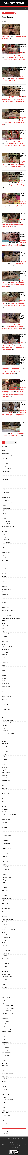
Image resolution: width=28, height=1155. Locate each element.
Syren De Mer (22, 279)
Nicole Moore (22, 409)
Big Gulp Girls (5, 537)
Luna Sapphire (5, 822)
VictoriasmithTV (6, 1084)
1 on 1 (7, 38)
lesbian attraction (10, 101)
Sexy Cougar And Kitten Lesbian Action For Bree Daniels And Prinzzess (16, 174)
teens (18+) (10, 59)
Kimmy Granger (16, 389)
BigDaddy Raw (5, 539)
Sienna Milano (22, 33)
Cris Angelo (4, 573)
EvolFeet (4, 628)
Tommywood (5, 1063)
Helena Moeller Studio (7, 696)
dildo (24, 186)
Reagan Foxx (12, 221)
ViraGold (4, 1102)
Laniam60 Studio (6, 780)
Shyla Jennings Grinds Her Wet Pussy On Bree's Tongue (17, 381)
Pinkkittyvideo (5, 36)
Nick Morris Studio (6, 911)
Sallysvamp (4, 987)
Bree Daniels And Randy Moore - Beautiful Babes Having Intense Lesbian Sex (17, 294)
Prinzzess (21, 180)
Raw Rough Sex (5, 963)
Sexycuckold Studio (7, 1003)
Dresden (4, 602)
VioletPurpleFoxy (6, 1094)
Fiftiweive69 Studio (6, 639)
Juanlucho (4, 736)
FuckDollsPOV (5, 660)
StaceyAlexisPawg (6, 1029)
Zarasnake (4, 1123)
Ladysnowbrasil (6, 772)
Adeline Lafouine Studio (8, 455)
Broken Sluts (5, 555)
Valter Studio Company (7, 1073)
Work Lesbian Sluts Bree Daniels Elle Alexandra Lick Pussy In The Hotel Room (17, 155)
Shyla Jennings (22, 201)
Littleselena (5, 812)
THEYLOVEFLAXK (6, 1055)
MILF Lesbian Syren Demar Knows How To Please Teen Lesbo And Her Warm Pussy (17, 273)
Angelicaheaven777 (7, 500)
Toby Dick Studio (6, 1060)
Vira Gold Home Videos (7, 1099)
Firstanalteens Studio (7, 647)
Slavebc (4, 1016)
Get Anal (4, 678)
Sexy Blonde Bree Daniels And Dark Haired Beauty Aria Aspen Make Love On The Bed (17, 89)
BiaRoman (4, 534)
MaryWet (4, 846)
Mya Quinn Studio (6, 877)
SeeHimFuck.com (6, 997)
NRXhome (4, 916)
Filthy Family (5, 641)
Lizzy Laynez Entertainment (9, 814)
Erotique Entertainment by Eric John (11, 618)
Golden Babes (5, 688)
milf (24, 59)
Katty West (4, 746)
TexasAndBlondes (6, 1052)
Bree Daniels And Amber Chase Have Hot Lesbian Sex (16, 111)
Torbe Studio (5, 1065)
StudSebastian (5, 1044)
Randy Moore (22, 300)
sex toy (3, 38)
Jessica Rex (19, 219)
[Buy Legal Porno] (14, 6)
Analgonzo (4, 495)
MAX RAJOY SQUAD (6, 848)
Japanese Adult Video (7, 720)
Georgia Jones (13, 344)
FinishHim (4, 644)
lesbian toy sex (12, 122)
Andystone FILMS (6, 497)
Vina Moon (4, 1089)
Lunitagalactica (5, 825)
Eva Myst (4, 623)
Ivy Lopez (4, 717)
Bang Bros (4, 531)
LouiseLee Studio (6, 819)
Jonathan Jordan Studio (8, 733)
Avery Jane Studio (6, 524)
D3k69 (3, 581)
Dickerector (4, 592)
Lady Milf (4, 770)
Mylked (3, 882)
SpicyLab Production (7, 1026)
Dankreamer (5, 584)
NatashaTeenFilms (6, 898)
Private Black (5, 945)
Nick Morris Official (7, 908)
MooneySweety (5, 869)
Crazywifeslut (5, 571)
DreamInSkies (5, 597)
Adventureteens (6, 461)
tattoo (20, 59)
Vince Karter (5, 1092)
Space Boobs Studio (7, 1024)
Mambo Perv (5, 832)
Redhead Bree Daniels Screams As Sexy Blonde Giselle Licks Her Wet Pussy (17, 234)
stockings (10, 166)
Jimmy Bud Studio (6, 728)
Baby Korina (5, 529)
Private (3, 942)
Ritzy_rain (4, 979)
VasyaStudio (5, 1076)
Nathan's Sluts (5, 901)
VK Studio (4, 1105)
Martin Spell (5, 840)
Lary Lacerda (5, 788)
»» (15, 442)
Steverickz (4, 1039)
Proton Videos (5, 953)
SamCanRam (5, 992)
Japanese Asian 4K (6, 722)
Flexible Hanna (5, 649)
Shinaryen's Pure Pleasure (8, 1008)
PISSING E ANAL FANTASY (8, 929)
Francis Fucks (5, 652)
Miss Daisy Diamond (7, 859)
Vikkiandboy (5, 1086)
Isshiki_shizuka (5, 715)
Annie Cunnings (6, 508)
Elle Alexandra (22, 161)
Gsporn (3, 691)
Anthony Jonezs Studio (7, 510)
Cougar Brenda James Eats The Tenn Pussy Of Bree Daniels (17, 336)
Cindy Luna (4, 565)
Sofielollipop (5, 1018)
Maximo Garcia (5, 851)
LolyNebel (4, 817)
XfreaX (3, 1110)
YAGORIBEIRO (5, 1113)
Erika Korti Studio (6, 615)
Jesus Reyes (5, 725)
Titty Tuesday (5, 1133)
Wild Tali (4, 1107)
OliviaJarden (5, 921)
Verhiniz (4, 1081)
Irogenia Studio (5, 712)
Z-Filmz (3, 1120)
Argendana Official (6, 516)
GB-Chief (4, 675)
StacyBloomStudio (6, 1031)
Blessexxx (4, 547)
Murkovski (4, 874)
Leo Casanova (5, 793)
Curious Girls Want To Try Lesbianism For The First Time (17, 195)
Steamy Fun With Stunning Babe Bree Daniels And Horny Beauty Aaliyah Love (17, 132)
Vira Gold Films (5, 1097)
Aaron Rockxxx (5, 453)
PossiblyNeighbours (7, 940)
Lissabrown (4, 806)
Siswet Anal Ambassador (8, 1013)
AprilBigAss (4, 513)
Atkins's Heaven (6, 521)
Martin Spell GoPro (6, 843)
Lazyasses (4, 791)
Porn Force (4, 932)
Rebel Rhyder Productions (8, 969)
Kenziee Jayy (5, 749)
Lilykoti (3, 801)
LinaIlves (4, 804)
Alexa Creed (5, 476)
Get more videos (8, 13)
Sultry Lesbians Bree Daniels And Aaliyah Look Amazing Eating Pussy (17, 253)
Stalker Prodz (5, 1034)
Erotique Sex (5, 620)
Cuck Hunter (5, 576)
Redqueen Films (6, 974)
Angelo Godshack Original (8, 503)
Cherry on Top (5, 563)
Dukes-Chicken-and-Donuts (9, 610)
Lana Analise (5, 775)
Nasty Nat (4, 895)
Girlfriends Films (16, 55)
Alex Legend (5, 474)
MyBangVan (5, 880)
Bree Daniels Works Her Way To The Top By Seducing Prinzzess (16, 424)
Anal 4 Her (4, 489)
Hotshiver (4, 702)
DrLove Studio (5, 607)
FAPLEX (3, 631)
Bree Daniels (12, 33)
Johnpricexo (5, 730)
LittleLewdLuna (5, 809)
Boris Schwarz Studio (7, 550)
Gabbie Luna (5, 670)
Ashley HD (4, 518)
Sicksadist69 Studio (7, 1010)
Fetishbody (4, 636)
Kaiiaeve (4, 741)
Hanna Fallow (5, 694)
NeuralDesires (5, 903)
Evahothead (5, 626)
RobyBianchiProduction (8, 982)
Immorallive (5, 707)
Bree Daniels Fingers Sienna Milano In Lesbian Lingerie (17, 26)
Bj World (4, 545)
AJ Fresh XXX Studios (7, 469)
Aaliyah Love (12, 52)
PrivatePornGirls (6, 950)
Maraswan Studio (6, 835)
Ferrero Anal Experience (8, 633)
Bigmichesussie (6, 542)
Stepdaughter (5, 1037)
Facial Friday (5, 1131)
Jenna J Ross (22, 323)
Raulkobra (4, 961)
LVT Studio (4, 827)
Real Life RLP (5, 966)
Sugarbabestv (5, 1047)
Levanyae (4, 796)
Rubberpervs (5, 984)
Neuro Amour (5, 906)
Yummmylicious (6, 1115)
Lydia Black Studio (6, 830)
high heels (18, 36)
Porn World (4, 935)
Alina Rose (4, 482)
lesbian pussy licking (12, 57)
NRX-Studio (4, 914)
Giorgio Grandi (5, 681)
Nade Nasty (5, 890)
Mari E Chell (5, 838)
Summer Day (20, 391)
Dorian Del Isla (5, 594)
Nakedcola (4, 893)
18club (3, 450)
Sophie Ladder (5, 1021)
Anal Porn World (6, 492)
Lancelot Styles (5, 777)
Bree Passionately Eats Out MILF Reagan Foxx (17, 214)
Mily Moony (5, 856)
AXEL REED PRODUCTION (8, 526)
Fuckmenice (5, 662)
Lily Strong (4, 798)
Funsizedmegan (6, 668)
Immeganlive (5, 704)
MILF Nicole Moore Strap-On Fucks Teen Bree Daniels (17, 403)
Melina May (5, 853)
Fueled (3, 665)
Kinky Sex (4, 754)
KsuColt (4, 764)
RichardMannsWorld (7, 976)
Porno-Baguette (6, 937)
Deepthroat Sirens (6, 589)
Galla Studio (5, 673)
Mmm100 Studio (6, 867)
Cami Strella (5, 560)
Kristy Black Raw (6, 762)
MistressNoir (5, 864)
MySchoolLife (5, 885)
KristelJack (4, 759)
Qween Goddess (6, 958)
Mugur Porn (5, 872)
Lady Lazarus (5, 767)
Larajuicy (4, 785)
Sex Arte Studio (5, 1000)
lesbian (24, 36)
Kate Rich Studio (6, 743)
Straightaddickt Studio (7, 1042)
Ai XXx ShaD (5, 463)
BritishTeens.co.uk (6, 552)
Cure (3, 579)
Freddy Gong (5, 654)
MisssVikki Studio (6, 861)
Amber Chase (12, 117)
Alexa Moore (5, 479)
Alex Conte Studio (6, 471)
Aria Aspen (12, 96)
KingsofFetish (5, 751)
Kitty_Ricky (4, 757)
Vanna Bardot (20, 54)
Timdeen (4, 1058)
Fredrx (3, 657)
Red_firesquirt (5, 971)
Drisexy (3, 605)
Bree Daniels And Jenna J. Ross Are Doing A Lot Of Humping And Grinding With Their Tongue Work (17, 316)
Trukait (3, 1071)
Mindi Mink (12, 98)
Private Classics (6, 948)
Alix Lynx (4, 484)
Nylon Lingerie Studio (7, 919)
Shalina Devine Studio (7, 1005)
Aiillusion (4, 466)
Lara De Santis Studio (7, 783)
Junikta (3, 738)
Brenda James (20, 342)
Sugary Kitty (5, 1050)
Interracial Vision (6, 709)
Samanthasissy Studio (7, 990)
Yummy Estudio (6, 1118)
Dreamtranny (5, 599)
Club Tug (4, 568)
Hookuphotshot (5, 699)
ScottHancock (5, 995)
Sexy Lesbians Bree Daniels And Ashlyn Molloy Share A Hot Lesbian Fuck (17, 69)
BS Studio (4, 558)
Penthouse (4, 924)
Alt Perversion (5, 487)
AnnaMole (4, 505)
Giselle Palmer (22, 240)
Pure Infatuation (6, 955)
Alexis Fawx (12, 387)
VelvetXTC (4, 1079)
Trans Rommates (6, 1068)
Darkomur (4, 586)
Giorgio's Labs (5, 683)
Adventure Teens (6, 458)
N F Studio (4, 887)
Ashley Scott (12, 75)
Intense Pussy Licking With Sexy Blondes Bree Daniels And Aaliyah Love (17, 46)
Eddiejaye (4, 613)
